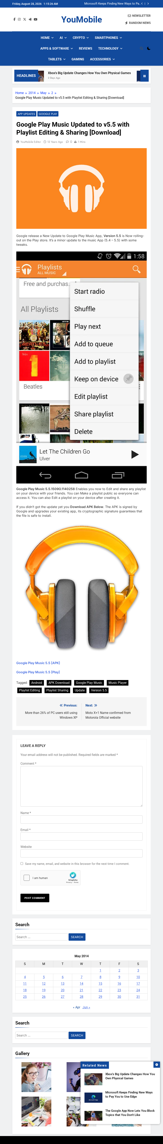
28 (81, 997)
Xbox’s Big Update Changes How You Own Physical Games (75, 73)
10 (138, 977)
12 (44, 983)
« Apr (76, 1007)
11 (25, 983)
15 (100, 983)
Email (25, 830)
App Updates (26, 114)
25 (25, 997)
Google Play (48, 114)
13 (62, 983)
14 (81, 983)
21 (81, 990)
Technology (108, 48)
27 (62, 997)
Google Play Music (89, 683)
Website (26, 847)
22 (100, 990)
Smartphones (106, 38)
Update (80, 690)
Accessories (100, 59)
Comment (28, 763)
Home (45, 38)
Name (25, 813)
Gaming (78, 59)
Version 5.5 (99, 690)
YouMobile (81, 19)
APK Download (59, 683)
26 (44, 997)
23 (119, 990)
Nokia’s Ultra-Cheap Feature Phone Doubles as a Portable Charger (117, 3)
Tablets (55, 59)
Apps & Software (54, 48)
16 (119, 983)
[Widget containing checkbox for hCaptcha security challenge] (50, 877)
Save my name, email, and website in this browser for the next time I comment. (77, 864)
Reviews (85, 48)
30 (119, 997)
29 (100, 997)
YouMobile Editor (30, 142)
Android (36, 683)
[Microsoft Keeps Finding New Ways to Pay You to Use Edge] (130, 78)
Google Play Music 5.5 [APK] (38, 663)
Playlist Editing (29, 690)
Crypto (79, 38)
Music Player (118, 683)
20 (62, 990)
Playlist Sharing (57, 690)
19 (44, 990)
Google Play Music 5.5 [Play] (38, 672)
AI (61, 38)
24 (138, 990)
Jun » (86, 1007)
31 (138, 997)
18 (25, 990)
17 (138, 983)
